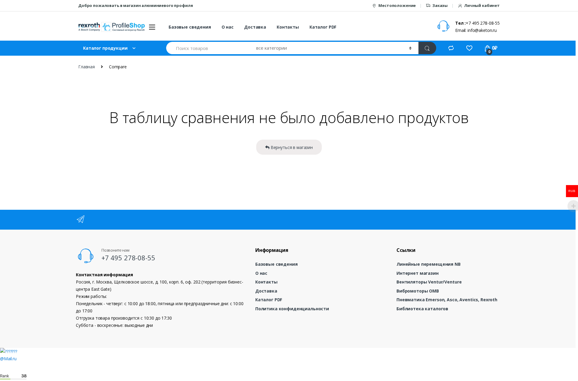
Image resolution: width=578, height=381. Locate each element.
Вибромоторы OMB (417, 291)
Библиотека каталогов (422, 308)
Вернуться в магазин (291, 147)
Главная (86, 67)
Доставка (255, 27)
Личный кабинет (482, 5)
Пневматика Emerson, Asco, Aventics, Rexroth (446, 299)
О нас (228, 27)
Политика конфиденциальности (292, 308)
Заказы (440, 5)
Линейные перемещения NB (428, 264)
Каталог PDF (322, 27)
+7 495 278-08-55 (128, 257)
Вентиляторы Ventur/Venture (428, 282)
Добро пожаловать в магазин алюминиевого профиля (135, 5)
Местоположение (397, 5)
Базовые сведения (190, 27)
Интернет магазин (417, 273)
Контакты (288, 27)
